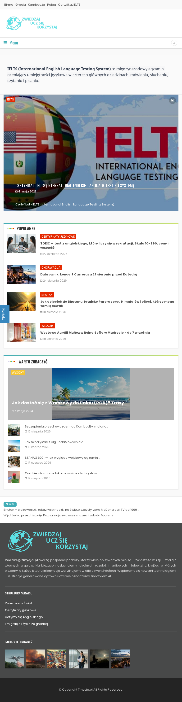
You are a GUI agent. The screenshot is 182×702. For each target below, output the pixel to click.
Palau (51, 4)
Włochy (47, 326)
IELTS (10, 99)
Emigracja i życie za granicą (26, 624)
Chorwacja (50, 268)
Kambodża (36, 4)
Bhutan (47, 295)
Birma (8, 4)
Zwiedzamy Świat (18, 603)
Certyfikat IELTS (69, 4)
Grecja (20, 4)
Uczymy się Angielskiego (24, 617)
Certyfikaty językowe (58, 237)
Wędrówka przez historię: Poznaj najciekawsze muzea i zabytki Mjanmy (58, 515)
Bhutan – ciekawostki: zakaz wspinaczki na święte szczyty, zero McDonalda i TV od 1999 (70, 509)
